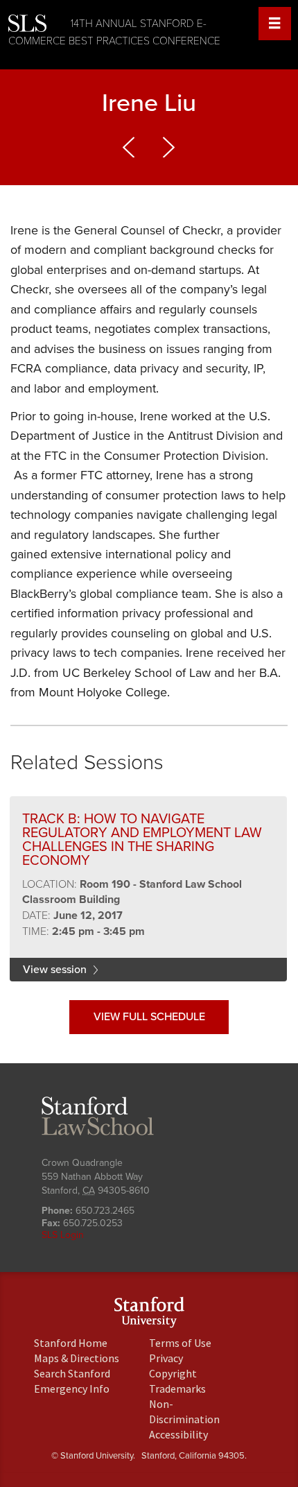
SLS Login (63, 1235)
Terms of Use (180, 1343)
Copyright (173, 1373)
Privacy (166, 1358)
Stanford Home (70, 1343)
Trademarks (177, 1388)
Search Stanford (72, 1373)
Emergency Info (71, 1388)
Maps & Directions (76, 1358)
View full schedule (149, 1017)
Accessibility (178, 1434)
